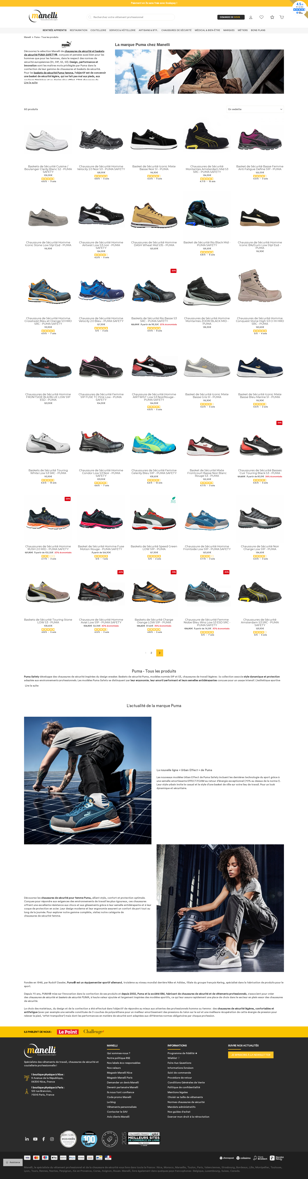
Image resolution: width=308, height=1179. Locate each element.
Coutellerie (98, 30)
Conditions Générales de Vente (186, 1082)
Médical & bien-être (207, 30)
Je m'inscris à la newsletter (250, 1055)
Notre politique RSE (118, 1058)
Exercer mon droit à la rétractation (188, 1117)
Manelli (27, 37)
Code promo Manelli (119, 1097)
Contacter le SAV (117, 1112)
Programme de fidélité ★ (182, 1053)
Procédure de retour (180, 1077)
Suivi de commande (179, 1072)
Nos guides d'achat (179, 1112)
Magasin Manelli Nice (119, 1072)
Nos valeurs (114, 1068)
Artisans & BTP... (148, 30)
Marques (229, 30)
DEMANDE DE (230, 17)
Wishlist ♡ (174, 1058)
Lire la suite (31, 82)
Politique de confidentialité (184, 1087)
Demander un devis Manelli (123, 1082)
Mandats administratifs (181, 1107)
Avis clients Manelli (118, 1117)
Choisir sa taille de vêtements (185, 1097)
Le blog (111, 1102)
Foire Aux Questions (179, 1063)
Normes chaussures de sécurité (186, 1102)
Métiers (243, 30)
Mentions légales (178, 1092)
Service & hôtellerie (122, 30)
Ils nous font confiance (120, 1092)
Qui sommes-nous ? (118, 1053)
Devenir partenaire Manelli (122, 1087)
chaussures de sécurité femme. (42, 916)
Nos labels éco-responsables (123, 1063)
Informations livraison (180, 1068)
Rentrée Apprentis (55, 30)
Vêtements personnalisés (122, 1107)
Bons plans (258, 30)
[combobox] (131, 17)
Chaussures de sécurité (176, 30)
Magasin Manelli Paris (119, 1077)
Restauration (78, 30)
